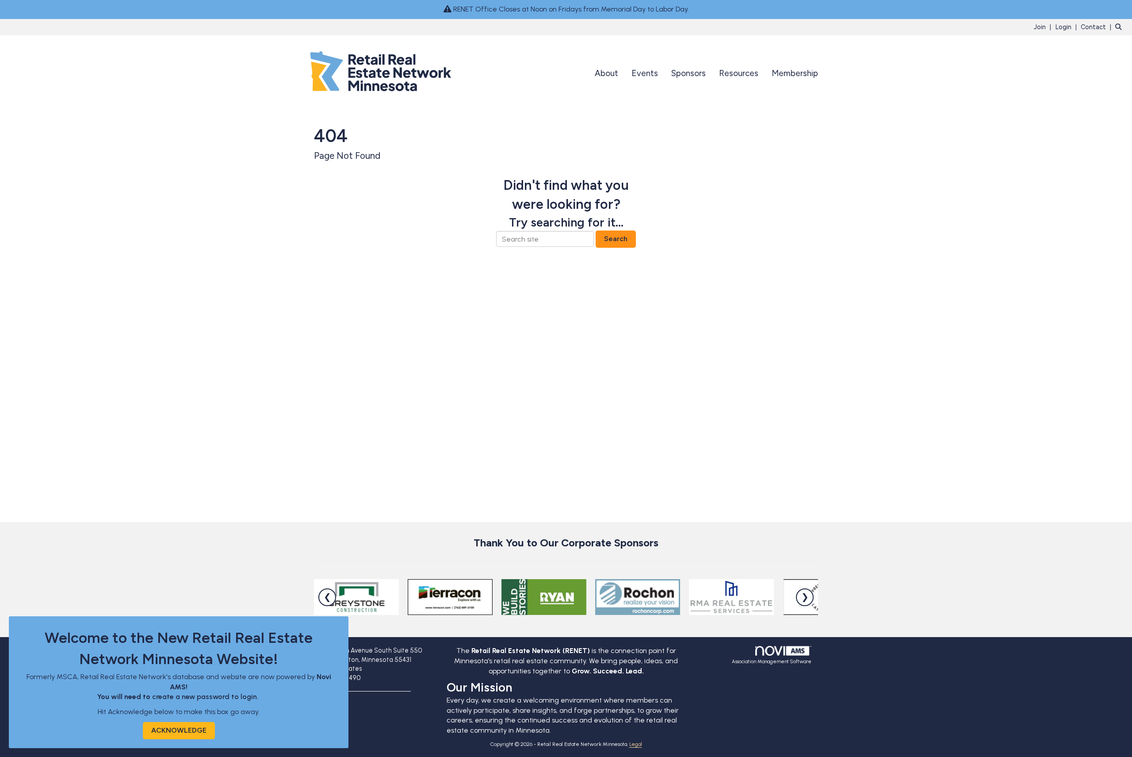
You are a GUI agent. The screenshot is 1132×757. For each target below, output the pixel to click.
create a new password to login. (206, 696)
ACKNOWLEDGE (179, 730)
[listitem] (1043, 27)
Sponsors (688, 73)
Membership (795, 73)
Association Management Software (771, 661)
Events (644, 73)
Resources (738, 73)
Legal (635, 744)
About (606, 73)
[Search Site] (1120, 27)
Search (615, 238)
